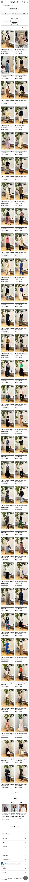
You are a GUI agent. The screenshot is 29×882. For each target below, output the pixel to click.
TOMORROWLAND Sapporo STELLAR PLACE (7, 50)
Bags (10, 13)
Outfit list (5, 5)
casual (2, 13)
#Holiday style (18, 13)
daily (13, 13)
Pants (6, 13)
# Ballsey (24, 13)
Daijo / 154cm (4, 53)
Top (1, 5)
